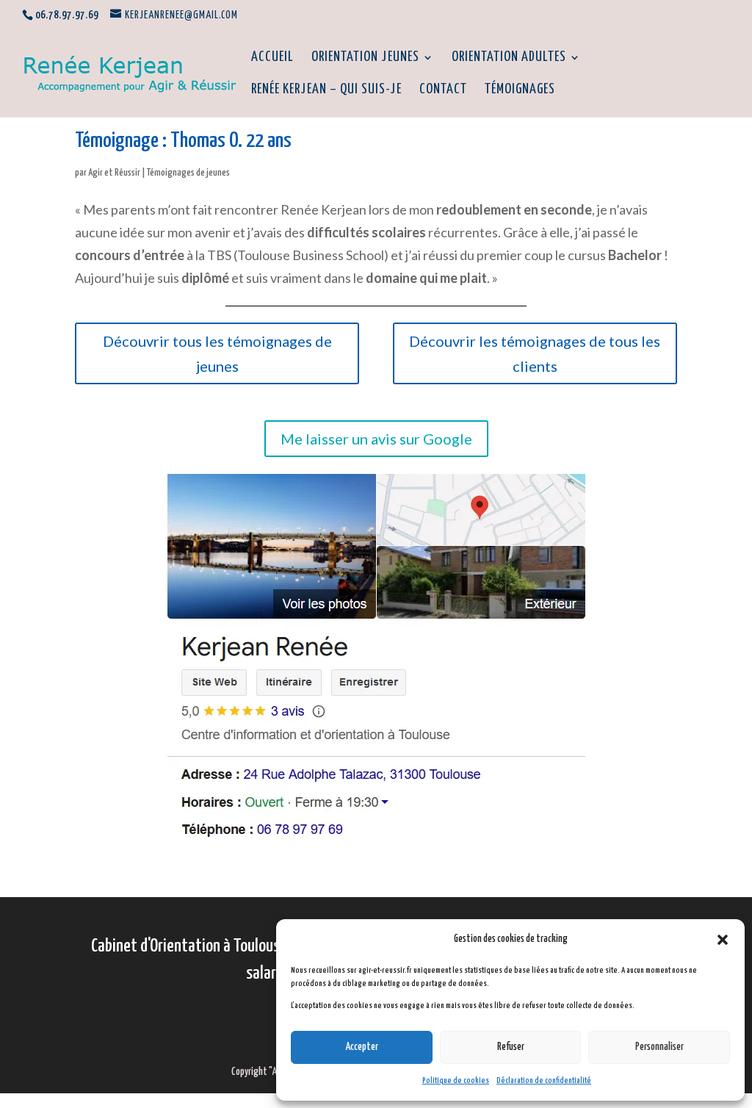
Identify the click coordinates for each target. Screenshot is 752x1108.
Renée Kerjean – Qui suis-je (326, 90)
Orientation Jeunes (365, 58)
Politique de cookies (455, 1080)
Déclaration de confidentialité (543, 1080)
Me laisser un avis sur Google (376, 438)
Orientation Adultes (509, 58)
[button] (722, 939)
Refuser (510, 1047)
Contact (443, 90)
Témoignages (520, 90)
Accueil (272, 58)
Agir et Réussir (114, 173)
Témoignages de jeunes (188, 173)
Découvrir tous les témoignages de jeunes (217, 353)
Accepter (361, 1047)
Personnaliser (659, 1047)
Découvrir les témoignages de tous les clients (534, 353)
